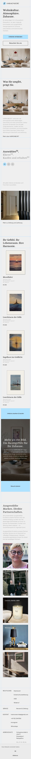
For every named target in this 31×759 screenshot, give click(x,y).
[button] (15, 43)
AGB (15, 699)
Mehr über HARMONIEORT (11, 136)
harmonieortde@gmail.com (19, 714)
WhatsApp (14, 726)
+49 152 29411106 (16, 718)
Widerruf (16, 702)
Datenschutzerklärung (21, 695)
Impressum (17, 691)
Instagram (14, 722)
